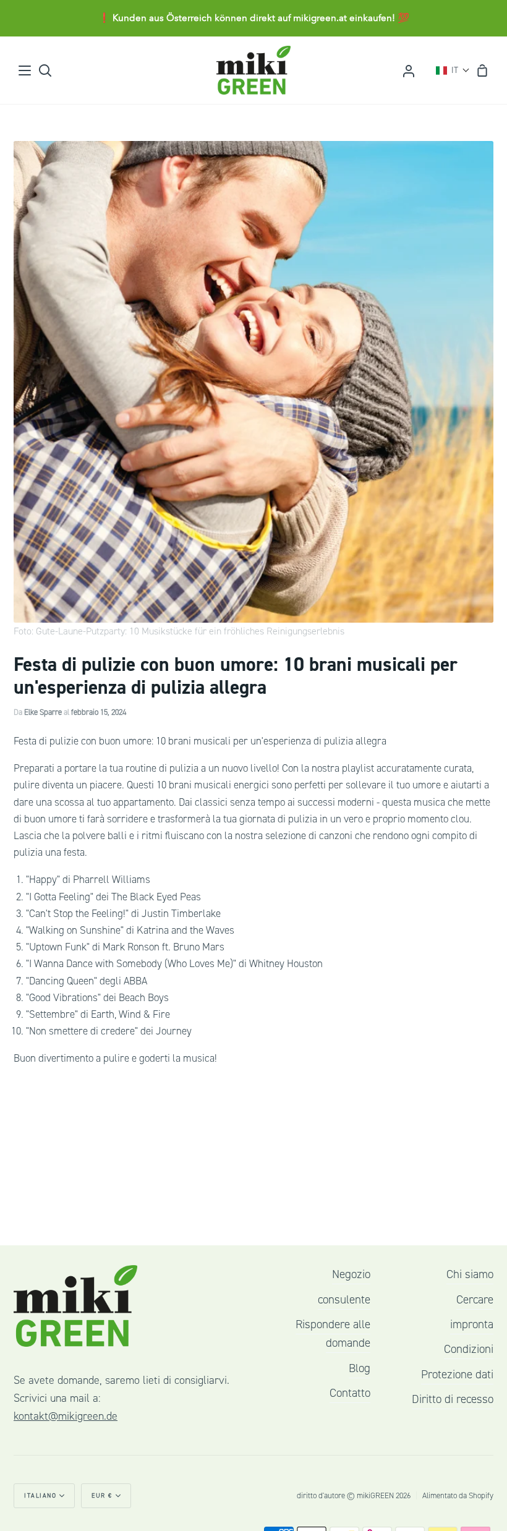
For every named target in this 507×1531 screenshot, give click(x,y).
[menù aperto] (25, 70)
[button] (453, 70)
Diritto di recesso (452, 1399)
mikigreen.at (320, 17)
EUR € (102, 1495)
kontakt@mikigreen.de (65, 1416)
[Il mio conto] (409, 70)
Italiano (40, 1495)
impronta (471, 1324)
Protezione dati (457, 1374)
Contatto (350, 1393)
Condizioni (468, 1349)
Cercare (474, 1299)
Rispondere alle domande (333, 1333)
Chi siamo (469, 1274)
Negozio (351, 1274)
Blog (359, 1368)
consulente (344, 1299)
